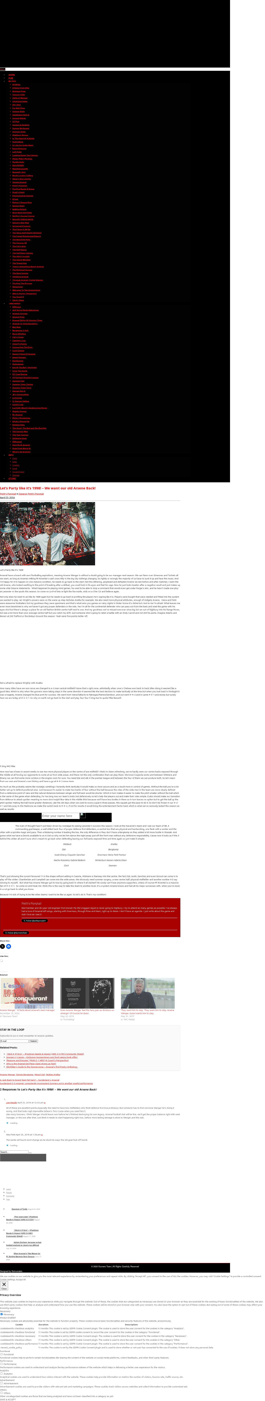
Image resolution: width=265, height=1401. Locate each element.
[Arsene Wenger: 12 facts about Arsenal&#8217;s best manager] (29, 993)
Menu (2, 69)
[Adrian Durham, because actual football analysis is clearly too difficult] (9, 1242)
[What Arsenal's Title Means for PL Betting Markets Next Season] (9, 1253)
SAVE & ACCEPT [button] (8, 1399)
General (23, 493)
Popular (9, 1192)
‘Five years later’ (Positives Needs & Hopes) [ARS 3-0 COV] (22, 1218)
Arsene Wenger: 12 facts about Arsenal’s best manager (27, 1010)
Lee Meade (11, 1102)
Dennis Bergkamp (24, 1074)
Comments (10, 1196)
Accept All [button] (21, 1279)
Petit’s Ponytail (36, 493)
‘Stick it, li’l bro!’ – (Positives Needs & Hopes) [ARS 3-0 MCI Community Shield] (22, 1233)
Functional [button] (5, 1351)
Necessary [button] (5, 1311)
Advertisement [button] (7, 1380)
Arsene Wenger (7, 1074)
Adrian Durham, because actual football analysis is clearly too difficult (23, 1244)
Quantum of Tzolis (19, 1209)
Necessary (9, 1314)
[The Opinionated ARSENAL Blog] (115, 66)
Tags (8, 1199)
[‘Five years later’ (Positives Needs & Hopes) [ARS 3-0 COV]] (9, 1216)
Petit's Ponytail (8, 493)
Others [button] (3, 1389)
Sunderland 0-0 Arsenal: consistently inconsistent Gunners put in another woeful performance (46, 1083)
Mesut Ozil (40, 1074)
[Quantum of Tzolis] (8, 1209)
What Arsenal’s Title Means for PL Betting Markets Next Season (23, 1255)
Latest (8, 1189)
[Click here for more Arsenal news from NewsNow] (23, 1157)
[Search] (30, 1152)
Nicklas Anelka (53, 1074)
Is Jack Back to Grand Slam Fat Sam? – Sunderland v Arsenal (29, 1080)
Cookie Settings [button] (7, 1279)
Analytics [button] (4, 1370)
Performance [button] (6, 1360)
